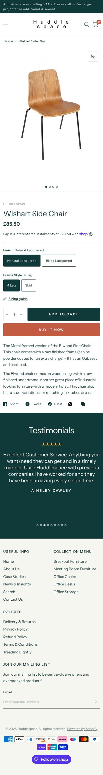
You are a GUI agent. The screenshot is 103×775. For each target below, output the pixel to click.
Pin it (58, 404)
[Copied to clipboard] (84, 404)
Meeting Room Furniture (75, 568)
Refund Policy (15, 636)
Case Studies (14, 576)
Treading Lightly (17, 652)
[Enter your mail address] (95, 702)
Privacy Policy (15, 629)
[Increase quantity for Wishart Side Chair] (21, 314)
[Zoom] (93, 57)
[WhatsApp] (71, 404)
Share (14, 404)
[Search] (86, 24)
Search (9, 591)
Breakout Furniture (70, 561)
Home (8, 41)
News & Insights (17, 584)
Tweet (36, 404)
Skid (28, 285)
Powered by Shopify (82, 729)
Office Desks (64, 584)
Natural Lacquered (21, 261)
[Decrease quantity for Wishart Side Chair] (7, 314)
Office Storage (66, 591)
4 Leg (11, 285)
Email (7, 692)
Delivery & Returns (19, 621)
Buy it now (51, 330)
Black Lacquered (59, 261)
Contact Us (13, 599)
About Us (11, 568)
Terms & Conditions (20, 644)
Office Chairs (65, 576)
